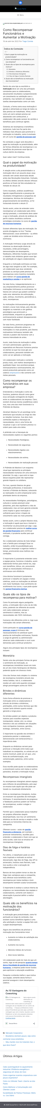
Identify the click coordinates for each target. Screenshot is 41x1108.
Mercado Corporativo (14, 1033)
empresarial (14, 373)
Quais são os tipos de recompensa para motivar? (20, 66)
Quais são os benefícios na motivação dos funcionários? (19, 80)
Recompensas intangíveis (17, 74)
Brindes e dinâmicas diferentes (19, 71)
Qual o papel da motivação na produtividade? (16, 56)
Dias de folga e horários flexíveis (19, 76)
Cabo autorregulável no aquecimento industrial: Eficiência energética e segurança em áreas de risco (18, 1069)
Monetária (12, 69)
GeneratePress (32, 1105)
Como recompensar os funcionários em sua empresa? (20, 60)
